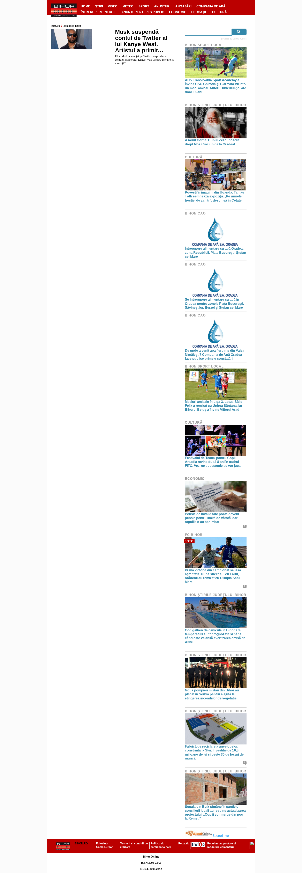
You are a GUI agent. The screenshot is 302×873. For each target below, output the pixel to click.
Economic (177, 12)
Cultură (219, 12)
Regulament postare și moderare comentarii (221, 845)
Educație (199, 12)
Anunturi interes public (142, 12)
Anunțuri (162, 6)
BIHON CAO (195, 213)
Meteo (128, 6)
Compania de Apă (210, 6)
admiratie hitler (72, 25)
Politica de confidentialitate (161, 845)
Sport (143, 6)
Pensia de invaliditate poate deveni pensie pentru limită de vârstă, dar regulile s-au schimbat (212, 518)
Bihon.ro (81, 843)
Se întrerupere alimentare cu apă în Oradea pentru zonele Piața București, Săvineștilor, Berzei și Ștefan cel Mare (214, 303)
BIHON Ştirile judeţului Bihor (215, 105)
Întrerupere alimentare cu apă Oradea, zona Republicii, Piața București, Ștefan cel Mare (215, 252)
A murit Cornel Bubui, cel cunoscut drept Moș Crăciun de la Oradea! (212, 142)
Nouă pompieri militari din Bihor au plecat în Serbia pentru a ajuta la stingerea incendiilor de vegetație (212, 694)
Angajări (183, 6)
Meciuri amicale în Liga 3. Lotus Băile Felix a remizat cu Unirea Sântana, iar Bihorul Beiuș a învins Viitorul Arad (213, 405)
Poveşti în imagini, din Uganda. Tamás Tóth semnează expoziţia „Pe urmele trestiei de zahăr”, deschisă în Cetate (214, 196)
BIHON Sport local (204, 45)
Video (113, 6)
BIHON (55, 25)
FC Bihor (194, 535)
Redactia (183, 843)
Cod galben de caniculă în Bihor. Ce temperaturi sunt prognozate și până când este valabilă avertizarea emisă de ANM (215, 636)
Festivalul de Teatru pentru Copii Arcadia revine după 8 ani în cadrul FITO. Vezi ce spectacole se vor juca (213, 461)
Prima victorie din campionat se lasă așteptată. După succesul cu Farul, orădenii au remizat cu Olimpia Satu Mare (213, 576)
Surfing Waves (240, 39)
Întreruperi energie (98, 12)
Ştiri (99, 6)
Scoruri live (220, 835)
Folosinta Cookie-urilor (104, 845)
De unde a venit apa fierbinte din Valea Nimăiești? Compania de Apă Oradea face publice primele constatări (214, 354)
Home (85, 6)
